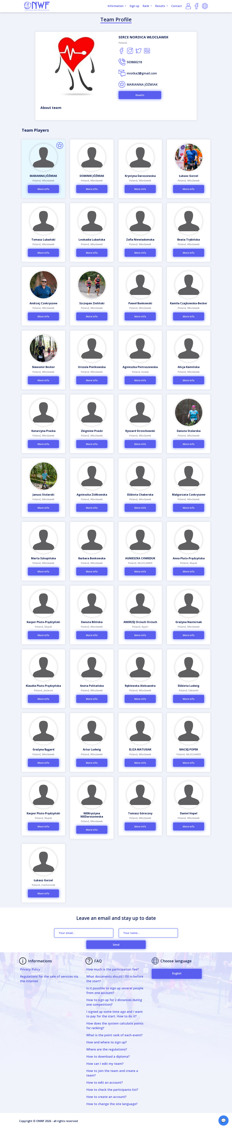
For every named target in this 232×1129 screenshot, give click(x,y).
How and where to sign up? (106, 1042)
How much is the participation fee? (112, 969)
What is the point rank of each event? (114, 1035)
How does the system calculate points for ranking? (114, 1025)
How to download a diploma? (108, 1056)
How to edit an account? (104, 1082)
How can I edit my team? (105, 1064)
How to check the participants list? (112, 1090)
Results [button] (160, 6)
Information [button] (116, 6)
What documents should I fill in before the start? (114, 978)
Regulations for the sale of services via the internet (49, 978)
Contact (176, 6)
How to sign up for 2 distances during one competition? (114, 1002)
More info (43, 189)
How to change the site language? (112, 1104)
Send (116, 945)
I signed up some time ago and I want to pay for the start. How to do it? (114, 1014)
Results (140, 95)
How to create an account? (106, 1097)
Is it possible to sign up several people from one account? (114, 990)
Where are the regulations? (106, 1049)
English (176, 973)
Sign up (134, 6)
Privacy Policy (30, 969)
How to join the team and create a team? (112, 1073)
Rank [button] (146, 6)
